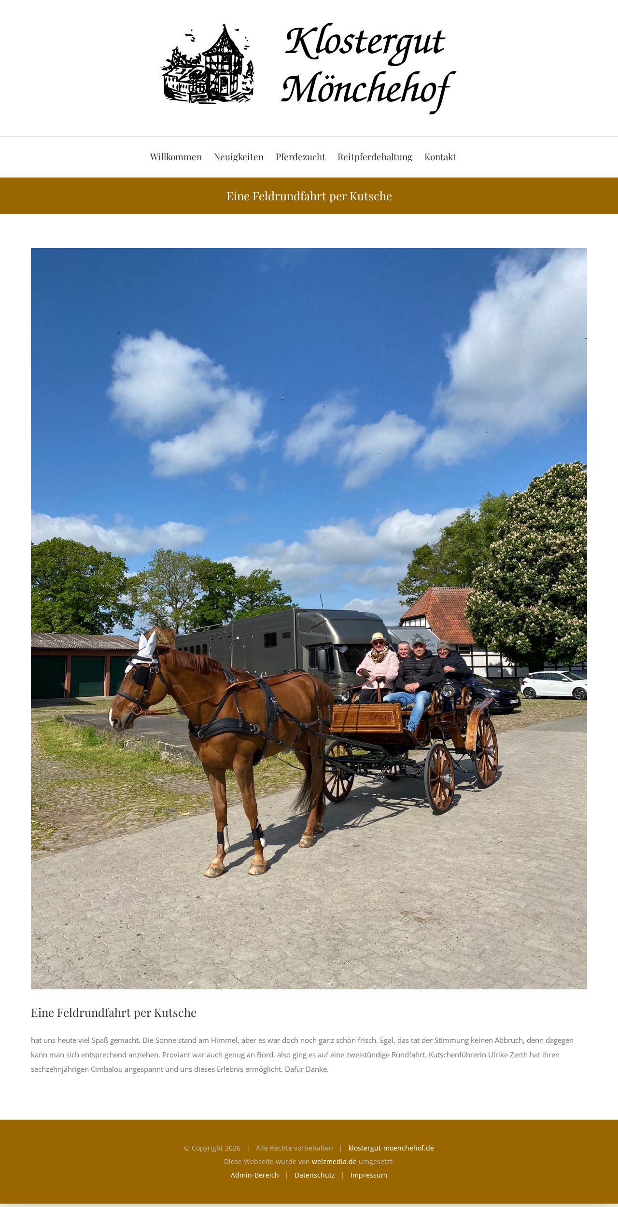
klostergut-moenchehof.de (391, 1147)
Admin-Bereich (255, 1174)
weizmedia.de (334, 1161)
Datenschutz (315, 1174)
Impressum (369, 1174)
